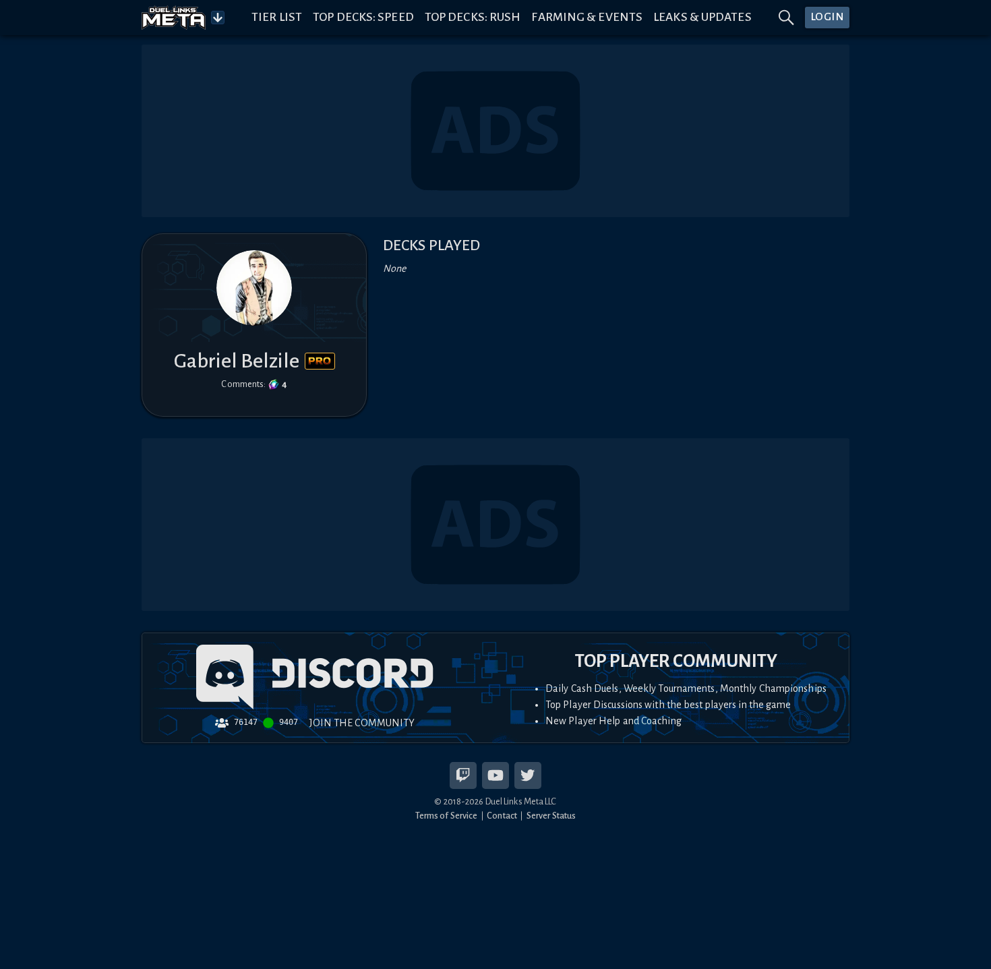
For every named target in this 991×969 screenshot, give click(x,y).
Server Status (551, 816)
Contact (502, 816)
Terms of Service (446, 816)
